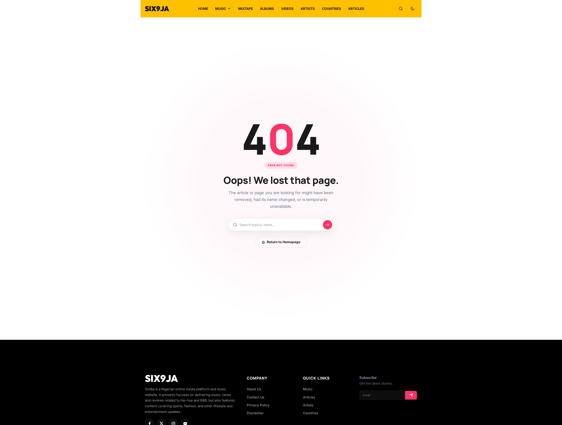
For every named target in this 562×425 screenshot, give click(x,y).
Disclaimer (255, 413)
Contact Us (255, 397)
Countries (310, 413)
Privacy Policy (258, 405)
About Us (254, 389)
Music (308, 389)
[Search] (400, 8)
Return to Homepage (283, 242)
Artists (308, 405)
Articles (309, 397)
